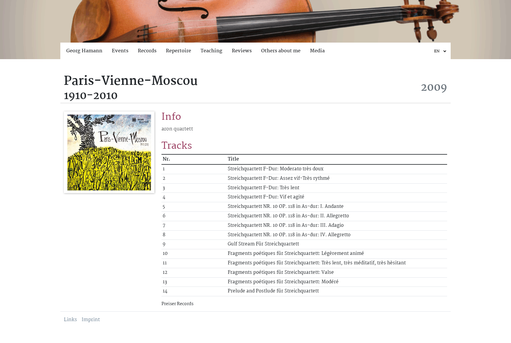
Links (70, 320)
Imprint (91, 320)
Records (147, 51)
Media (317, 51)
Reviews (242, 51)
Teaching (211, 51)
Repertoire (178, 51)
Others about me (280, 51)
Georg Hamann (84, 51)
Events (120, 51)
